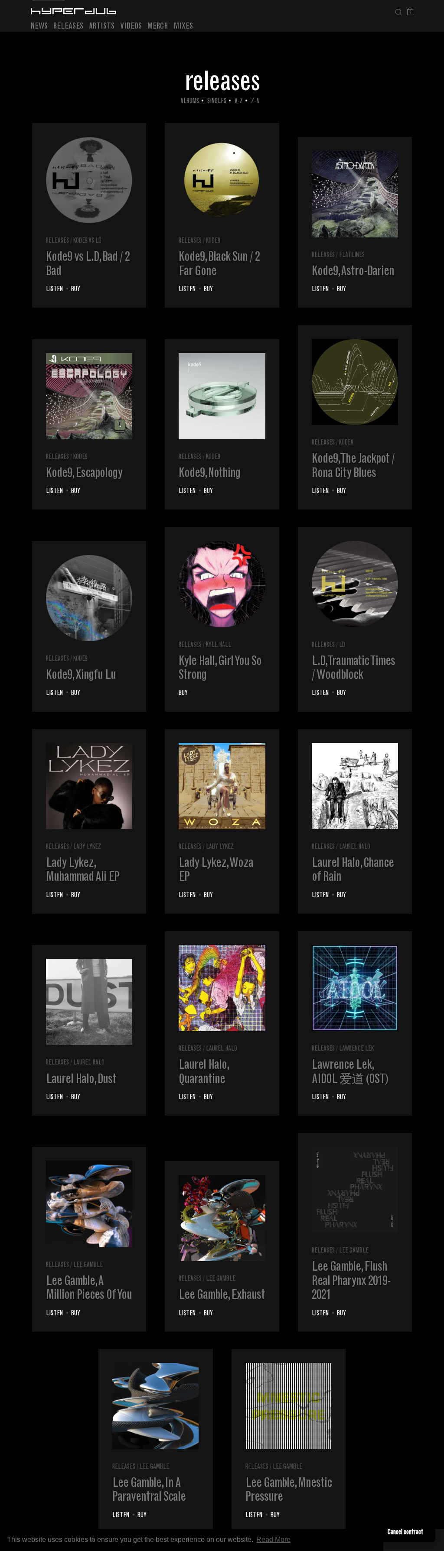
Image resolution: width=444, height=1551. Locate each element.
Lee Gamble (88, 1265)
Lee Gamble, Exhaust (222, 1295)
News (39, 27)
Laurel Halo (354, 847)
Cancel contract (405, 1532)
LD (342, 645)
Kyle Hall (218, 645)
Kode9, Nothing (209, 473)
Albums (189, 101)
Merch (157, 27)
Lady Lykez (87, 847)
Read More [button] (273, 1539)
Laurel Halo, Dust (81, 1080)
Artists (101, 27)
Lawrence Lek (356, 1049)
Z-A (255, 101)
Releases (68, 27)
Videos (131, 27)
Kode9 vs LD (87, 241)
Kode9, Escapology (84, 473)
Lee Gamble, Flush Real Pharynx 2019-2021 (351, 1281)
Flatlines (352, 255)
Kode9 (213, 241)
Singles (216, 101)
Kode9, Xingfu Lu (81, 675)
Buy (75, 289)
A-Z (239, 101)
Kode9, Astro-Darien (353, 272)
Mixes (183, 27)
